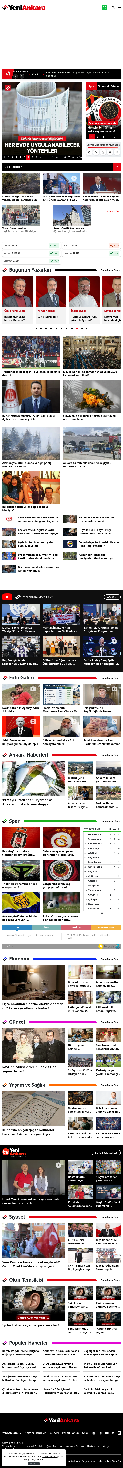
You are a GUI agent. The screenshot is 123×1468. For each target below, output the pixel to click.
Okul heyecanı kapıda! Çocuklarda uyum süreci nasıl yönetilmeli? (79, 1046)
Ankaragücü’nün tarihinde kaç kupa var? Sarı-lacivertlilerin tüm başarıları (20, 918)
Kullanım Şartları (75, 1446)
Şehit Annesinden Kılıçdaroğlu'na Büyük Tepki (20, 742)
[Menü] (118, 7)
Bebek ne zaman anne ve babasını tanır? (107, 1109)
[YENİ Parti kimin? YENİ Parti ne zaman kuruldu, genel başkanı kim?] (9, 519)
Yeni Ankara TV (11, 1433)
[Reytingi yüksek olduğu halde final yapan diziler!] (33, 1045)
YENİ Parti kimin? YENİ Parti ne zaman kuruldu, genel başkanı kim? (38, 519)
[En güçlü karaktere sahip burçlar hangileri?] (108, 1123)
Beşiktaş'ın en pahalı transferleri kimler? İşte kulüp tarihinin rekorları (18, 852)
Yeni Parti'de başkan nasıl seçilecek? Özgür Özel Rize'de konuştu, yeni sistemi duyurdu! (31, 1264)
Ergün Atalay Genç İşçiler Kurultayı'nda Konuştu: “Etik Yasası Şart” (101, 662)
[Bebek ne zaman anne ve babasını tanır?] (108, 1098)
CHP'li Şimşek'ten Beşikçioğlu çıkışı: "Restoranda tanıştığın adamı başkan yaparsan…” (79, 1267)
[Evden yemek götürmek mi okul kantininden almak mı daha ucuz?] (9, 556)
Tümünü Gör (112, 211)
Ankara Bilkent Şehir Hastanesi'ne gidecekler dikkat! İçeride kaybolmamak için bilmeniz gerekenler (108, 779)
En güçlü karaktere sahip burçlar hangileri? (108, 1135)
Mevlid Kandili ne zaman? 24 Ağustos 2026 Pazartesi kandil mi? (90, 373)
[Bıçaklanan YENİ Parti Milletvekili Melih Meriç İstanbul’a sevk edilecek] (108, 1230)
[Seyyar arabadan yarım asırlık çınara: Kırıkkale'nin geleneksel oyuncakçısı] (108, 1167)
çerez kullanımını (50, 1456)
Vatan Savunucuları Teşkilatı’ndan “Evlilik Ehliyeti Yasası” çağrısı (20, 229)
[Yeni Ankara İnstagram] (103, 152)
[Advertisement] (61, 40)
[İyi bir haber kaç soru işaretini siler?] (33, 1303)
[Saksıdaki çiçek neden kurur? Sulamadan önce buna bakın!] (92, 396)
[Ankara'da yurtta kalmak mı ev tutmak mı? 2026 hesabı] (108, 972)
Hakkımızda (93, 1446)
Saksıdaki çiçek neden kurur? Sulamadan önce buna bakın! (89, 417)
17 (68, 157)
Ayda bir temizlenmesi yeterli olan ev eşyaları (36, 544)
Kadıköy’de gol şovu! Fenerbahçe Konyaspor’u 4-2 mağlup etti (107, 1072)
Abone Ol (112, 596)
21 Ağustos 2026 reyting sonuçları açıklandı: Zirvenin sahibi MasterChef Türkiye (61, 1365)
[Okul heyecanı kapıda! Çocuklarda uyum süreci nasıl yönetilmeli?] (80, 1035)
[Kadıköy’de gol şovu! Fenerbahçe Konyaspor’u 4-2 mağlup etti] (108, 1060)
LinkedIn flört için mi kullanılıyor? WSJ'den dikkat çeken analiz (60, 1391)
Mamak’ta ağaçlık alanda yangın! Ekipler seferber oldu (19, 198)
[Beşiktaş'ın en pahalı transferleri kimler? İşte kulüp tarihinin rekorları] (21, 837)
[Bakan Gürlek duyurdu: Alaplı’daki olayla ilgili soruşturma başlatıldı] (31, 396)
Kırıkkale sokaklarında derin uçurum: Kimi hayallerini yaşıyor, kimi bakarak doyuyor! (80, 1204)
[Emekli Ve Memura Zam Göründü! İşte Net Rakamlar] (102, 726)
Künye (106, 1446)
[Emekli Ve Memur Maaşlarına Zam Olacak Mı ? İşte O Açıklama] (61, 694)
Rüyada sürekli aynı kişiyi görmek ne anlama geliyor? (96, 531)
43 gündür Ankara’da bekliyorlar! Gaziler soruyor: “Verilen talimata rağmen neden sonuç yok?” (99, 556)
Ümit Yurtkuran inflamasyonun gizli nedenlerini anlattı (30, 1201)
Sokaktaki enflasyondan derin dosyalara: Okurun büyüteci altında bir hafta (79, 1304)
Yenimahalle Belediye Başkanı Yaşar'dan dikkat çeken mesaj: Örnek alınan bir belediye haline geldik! (101, 198)
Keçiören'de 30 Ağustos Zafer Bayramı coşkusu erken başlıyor (38, 531)
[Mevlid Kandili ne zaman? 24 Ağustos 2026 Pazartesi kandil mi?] (92, 352)
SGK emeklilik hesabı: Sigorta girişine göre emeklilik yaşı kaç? (108, 1009)
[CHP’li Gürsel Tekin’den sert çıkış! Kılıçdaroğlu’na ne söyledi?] (80, 1230)
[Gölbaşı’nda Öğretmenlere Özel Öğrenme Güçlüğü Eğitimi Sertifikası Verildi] (61, 646)
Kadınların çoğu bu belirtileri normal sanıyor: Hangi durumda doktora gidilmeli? (80, 1135)
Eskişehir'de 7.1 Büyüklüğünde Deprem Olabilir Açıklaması (98, 709)
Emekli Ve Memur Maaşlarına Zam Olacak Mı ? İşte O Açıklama (61, 709)
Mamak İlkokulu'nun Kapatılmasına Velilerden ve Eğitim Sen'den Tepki (61, 629)
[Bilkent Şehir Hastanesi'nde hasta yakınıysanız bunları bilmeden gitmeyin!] (80, 768)
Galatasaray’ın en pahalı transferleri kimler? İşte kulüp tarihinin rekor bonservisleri (58, 852)
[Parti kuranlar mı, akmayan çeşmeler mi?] (108, 1293)
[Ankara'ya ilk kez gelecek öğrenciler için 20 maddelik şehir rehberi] (72, 215)
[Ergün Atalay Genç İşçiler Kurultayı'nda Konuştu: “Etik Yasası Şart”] (102, 646)
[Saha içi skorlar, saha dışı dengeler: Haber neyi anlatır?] (80, 1319)
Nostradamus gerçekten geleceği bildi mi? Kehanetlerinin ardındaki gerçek (80, 1109)
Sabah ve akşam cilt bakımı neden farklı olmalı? (96, 519)
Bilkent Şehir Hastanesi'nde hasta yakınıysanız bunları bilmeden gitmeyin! (80, 779)
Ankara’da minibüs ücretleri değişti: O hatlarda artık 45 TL (87, 464)
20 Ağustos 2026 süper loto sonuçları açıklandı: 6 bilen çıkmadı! (60, 1378)
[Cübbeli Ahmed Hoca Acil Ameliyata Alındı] (61, 726)
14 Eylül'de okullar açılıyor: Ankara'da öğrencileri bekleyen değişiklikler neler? (101, 1365)
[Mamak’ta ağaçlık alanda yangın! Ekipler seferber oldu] (21, 183)
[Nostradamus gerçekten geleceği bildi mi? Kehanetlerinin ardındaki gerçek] (80, 1098)
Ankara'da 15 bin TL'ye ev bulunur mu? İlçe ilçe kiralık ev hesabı (20, 1365)
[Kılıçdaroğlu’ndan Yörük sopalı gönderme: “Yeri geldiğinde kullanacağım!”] (108, 1255)
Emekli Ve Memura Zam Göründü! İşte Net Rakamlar (101, 742)
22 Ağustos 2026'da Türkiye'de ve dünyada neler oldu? (80, 1072)
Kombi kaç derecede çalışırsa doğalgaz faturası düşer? (20, 1352)
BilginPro (116, 1461)
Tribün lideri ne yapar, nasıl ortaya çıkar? (19, 885)
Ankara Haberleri (36, 1433)
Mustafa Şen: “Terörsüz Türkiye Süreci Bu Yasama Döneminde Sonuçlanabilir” (20, 629)
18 (72, 157)
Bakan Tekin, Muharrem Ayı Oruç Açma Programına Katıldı (101, 629)
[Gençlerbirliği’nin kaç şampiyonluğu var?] (61, 870)
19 (76, 157)
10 (40, 157)
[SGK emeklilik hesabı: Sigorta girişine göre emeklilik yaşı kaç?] (108, 997)
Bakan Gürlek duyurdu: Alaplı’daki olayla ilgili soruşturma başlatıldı (28, 417)
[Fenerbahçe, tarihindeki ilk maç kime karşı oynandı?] (70, 544)
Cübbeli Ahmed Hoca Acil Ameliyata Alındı (58, 742)
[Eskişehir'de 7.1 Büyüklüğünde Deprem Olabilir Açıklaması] (102, 694)
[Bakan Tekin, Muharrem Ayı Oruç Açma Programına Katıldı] (102, 614)
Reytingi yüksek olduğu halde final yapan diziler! (29, 1069)
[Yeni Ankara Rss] (119, 1433)
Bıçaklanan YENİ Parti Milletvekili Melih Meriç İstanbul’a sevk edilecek (106, 1241)
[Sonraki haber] (22, 76)
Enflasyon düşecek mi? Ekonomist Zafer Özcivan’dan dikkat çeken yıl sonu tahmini (80, 1009)
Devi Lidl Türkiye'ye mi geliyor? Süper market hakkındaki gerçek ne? (97, 1391)
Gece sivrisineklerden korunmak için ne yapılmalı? (38, 568)
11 (44, 157)
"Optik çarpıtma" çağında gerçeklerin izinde (107, 1330)
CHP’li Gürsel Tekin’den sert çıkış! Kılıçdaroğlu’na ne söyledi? (79, 1241)
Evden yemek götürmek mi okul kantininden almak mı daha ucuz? (38, 556)
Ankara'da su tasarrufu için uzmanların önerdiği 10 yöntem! (77, 805)
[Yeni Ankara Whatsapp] (117, 152)
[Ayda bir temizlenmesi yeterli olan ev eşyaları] (9, 544)
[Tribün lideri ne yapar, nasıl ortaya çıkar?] (21, 870)
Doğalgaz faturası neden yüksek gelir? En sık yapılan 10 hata (101, 1352)
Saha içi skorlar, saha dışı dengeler (79, 1330)
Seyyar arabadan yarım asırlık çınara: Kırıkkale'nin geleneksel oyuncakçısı (107, 1178)
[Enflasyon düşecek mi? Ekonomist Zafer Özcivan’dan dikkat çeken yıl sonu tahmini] (80, 997)
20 (80, 157)
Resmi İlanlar (70, 1433)
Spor (85, 1433)
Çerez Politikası (54, 1446)
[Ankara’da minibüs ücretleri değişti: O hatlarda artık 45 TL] (92, 443)
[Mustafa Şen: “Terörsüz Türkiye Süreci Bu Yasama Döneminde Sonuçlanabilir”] (21, 614)
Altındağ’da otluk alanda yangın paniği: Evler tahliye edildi (27, 464)
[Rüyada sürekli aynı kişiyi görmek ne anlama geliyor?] (70, 532)
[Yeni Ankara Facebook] (89, 152)
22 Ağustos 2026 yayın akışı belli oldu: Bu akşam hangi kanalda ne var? (19, 1378)
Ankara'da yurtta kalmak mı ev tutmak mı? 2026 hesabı (107, 983)
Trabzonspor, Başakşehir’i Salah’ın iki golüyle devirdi (31, 373)
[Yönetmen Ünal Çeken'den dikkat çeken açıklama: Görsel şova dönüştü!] (108, 1035)
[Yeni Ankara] (23, 7)
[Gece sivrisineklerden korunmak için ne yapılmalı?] (9, 569)
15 (60, 157)
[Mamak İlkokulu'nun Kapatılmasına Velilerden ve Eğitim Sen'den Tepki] (61, 614)
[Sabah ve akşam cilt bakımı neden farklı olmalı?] (70, 519)
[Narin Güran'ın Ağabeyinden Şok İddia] (21, 694)
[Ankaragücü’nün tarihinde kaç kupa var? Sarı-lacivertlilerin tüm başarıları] (21, 902)
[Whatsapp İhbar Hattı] (104, 7)
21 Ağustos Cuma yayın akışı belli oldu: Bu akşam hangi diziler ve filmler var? (101, 1378)
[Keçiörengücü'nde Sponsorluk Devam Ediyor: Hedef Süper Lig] (21, 646)
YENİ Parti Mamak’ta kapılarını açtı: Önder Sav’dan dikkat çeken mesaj (81, 74)
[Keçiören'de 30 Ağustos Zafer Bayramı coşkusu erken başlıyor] (9, 532)
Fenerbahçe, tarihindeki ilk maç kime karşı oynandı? (99, 544)
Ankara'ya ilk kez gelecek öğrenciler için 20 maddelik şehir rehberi (70, 229)
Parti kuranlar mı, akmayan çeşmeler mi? (108, 1304)
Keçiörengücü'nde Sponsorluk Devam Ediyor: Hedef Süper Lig (19, 662)
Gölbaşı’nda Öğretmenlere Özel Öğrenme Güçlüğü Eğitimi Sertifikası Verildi (59, 662)
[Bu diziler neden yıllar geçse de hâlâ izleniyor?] (31, 487)
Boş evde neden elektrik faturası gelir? (78, 983)
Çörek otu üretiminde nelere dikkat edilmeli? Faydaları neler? (20, 1391)
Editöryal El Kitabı (33, 1446)
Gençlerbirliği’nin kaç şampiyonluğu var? (56, 885)
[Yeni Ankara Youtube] (110, 152)
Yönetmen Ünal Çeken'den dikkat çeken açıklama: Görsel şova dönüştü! (107, 1046)
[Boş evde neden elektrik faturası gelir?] (80, 972)
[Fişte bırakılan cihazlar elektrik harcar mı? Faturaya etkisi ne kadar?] (33, 982)
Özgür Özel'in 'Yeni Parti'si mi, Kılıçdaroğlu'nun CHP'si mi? (108, 1204)
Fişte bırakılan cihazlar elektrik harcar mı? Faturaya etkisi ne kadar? (32, 1006)
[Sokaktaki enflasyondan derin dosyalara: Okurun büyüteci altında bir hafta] (80, 1293)
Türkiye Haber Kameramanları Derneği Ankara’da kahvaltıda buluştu (108, 805)
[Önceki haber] (15, 76)
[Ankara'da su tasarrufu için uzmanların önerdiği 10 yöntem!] (80, 793)
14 (56, 157)
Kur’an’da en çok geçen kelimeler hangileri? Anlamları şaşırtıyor (28, 1132)
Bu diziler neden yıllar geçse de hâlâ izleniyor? (25, 508)
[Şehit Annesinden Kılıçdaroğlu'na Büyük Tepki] (21, 726)
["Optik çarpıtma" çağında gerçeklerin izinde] (108, 1319)
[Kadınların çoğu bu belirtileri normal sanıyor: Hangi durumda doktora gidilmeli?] (80, 1123)
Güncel (54, 1433)
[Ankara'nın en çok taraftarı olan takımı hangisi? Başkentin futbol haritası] (61, 902)
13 (52, 157)
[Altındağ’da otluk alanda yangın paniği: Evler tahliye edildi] (31, 443)
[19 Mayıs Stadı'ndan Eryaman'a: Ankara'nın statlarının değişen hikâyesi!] (33, 778)
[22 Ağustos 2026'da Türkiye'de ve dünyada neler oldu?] (80, 1060)
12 (48, 157)
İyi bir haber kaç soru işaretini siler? (30, 1325)
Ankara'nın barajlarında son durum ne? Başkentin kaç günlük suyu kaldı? (61, 1352)
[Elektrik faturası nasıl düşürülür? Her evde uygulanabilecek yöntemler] (42, 118)
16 (64, 157)
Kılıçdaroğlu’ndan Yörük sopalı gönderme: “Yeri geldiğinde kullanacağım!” (107, 1267)
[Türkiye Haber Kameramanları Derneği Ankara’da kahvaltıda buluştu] (108, 793)
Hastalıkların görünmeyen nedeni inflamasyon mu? (79, 1178)
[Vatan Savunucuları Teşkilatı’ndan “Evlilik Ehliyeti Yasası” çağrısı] (21, 215)
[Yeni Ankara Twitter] (96, 152)
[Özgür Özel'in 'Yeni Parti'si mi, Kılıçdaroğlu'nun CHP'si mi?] (108, 1192)
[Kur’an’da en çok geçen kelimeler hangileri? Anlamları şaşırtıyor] (33, 1108)
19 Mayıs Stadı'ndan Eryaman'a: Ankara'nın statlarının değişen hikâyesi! (27, 802)
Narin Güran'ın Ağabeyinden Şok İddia (20, 709)
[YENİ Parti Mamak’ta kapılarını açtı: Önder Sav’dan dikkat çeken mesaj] (61, 183)
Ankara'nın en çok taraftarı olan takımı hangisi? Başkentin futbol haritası (60, 918)
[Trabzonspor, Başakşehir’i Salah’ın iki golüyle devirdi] (31, 352)
